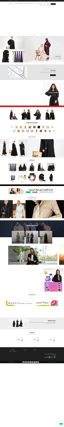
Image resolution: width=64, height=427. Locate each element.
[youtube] (10, 362)
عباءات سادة (12, 46)
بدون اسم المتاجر (34, 358)
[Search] (12, 4)
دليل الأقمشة (34, 354)
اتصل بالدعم (35, 352)
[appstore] (15, 351)
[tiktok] (11, 362)
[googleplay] (11, 351)
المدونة (35, 351)
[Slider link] (32, 18)
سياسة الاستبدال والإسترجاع (33, 356)
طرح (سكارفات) (18, 59)
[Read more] (12, 42)
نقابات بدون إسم (6, 59)
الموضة (60, 58)
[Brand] (11, 126)
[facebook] (8, 362)
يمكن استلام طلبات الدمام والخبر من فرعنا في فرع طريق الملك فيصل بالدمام (47, 106)
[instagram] (13, 362)
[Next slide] (1, 18)
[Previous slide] (62, 18)
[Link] (50, 114)
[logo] (46, 351)
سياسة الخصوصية (34, 355)
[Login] (11, 4)
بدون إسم (49, 362)
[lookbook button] (45, 148)
